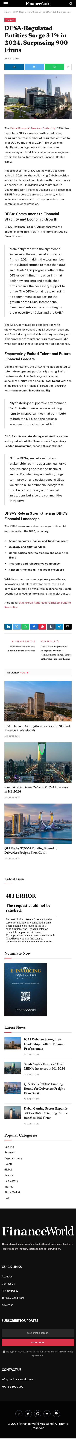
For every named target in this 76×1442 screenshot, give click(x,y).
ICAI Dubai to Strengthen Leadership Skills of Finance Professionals (44, 1044)
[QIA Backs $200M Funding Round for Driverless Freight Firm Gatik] (38, 824)
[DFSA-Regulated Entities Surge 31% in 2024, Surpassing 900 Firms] (38, 118)
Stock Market (12, 1192)
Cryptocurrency (13, 1158)
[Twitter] (28, 1413)
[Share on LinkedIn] (14, 67)
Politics (8, 1175)
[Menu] (6, 3)
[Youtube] (47, 1413)
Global (8, 1169)
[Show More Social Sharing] (68, 67)
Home (7, 12)
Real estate (11, 1181)
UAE (7, 1198)
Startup (8, 1186)
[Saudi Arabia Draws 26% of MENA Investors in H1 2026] (38, 762)
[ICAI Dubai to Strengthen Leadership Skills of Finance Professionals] (38, 701)
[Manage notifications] (68, 1434)
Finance (10, 20)
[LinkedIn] (18, 1413)
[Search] (70, 3)
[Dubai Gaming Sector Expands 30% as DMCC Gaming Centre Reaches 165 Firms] (12, 1112)
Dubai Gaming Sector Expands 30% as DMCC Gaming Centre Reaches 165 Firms (46, 1113)
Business (9, 1152)
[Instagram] (37, 1413)
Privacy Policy (66, 1351)
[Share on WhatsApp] (54, 67)
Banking (9, 1146)
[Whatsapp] (56, 1413)
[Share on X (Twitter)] (34, 67)
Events (8, 1163)
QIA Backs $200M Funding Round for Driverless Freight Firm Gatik (44, 1089)
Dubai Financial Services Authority (32, 128)
